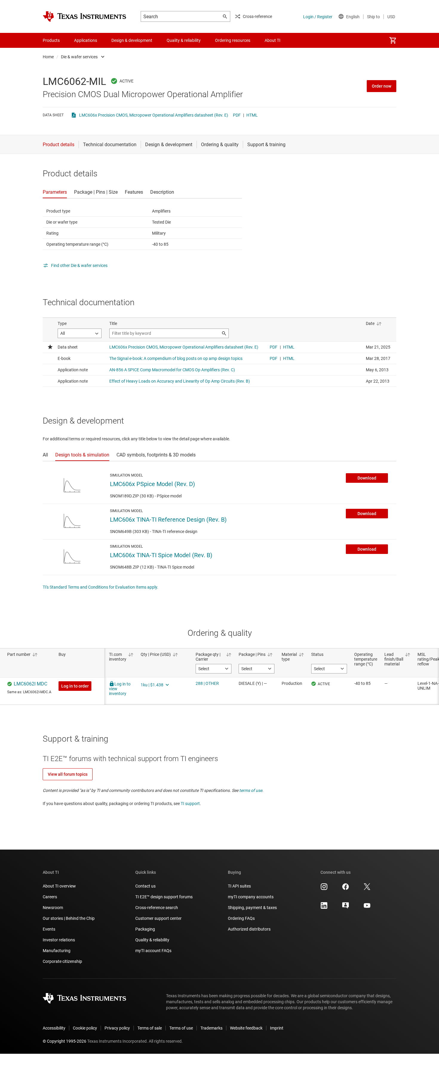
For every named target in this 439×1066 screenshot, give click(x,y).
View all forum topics (68, 774)
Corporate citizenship (62, 961)
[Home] (84, 16)
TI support (190, 803)
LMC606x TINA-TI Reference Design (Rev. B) (168, 519)
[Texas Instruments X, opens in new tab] (367, 888)
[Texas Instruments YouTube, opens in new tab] (367, 907)
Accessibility (54, 1028)
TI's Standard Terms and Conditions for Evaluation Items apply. (100, 587)
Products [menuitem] (51, 40)
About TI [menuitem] (272, 40)
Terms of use (181, 1028)
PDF (237, 115)
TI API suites (239, 886)
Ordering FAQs (241, 918)
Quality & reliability (152, 939)
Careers (50, 896)
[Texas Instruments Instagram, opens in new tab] (324, 888)
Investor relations (59, 939)
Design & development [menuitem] (131, 40)
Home (48, 56)
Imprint (276, 1028)
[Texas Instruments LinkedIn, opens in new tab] (324, 907)
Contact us (145, 886)
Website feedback (246, 1028)
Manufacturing (56, 950)
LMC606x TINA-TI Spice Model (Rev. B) (161, 555)
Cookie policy (85, 1028)
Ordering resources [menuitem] (232, 40)
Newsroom (53, 907)
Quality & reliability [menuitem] (184, 40)
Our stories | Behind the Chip (69, 918)
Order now (381, 86)
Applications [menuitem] (85, 40)
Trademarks (211, 1028)
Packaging (145, 929)
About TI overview (59, 886)
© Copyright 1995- (64, 1041)
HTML (252, 115)
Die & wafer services (79, 56)
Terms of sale (149, 1028)
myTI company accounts (251, 896)
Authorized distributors (249, 929)
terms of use (250, 790)
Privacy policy (117, 1028)
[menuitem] (392, 40)
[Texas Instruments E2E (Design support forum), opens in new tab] (345, 907)
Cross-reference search (156, 907)
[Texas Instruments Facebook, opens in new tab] (345, 888)
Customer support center (158, 918)
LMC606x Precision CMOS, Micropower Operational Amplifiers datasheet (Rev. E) (153, 115)
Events (49, 929)
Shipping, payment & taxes (252, 907)
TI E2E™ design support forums (164, 896)
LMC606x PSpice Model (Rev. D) (152, 484)
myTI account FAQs (153, 950)
